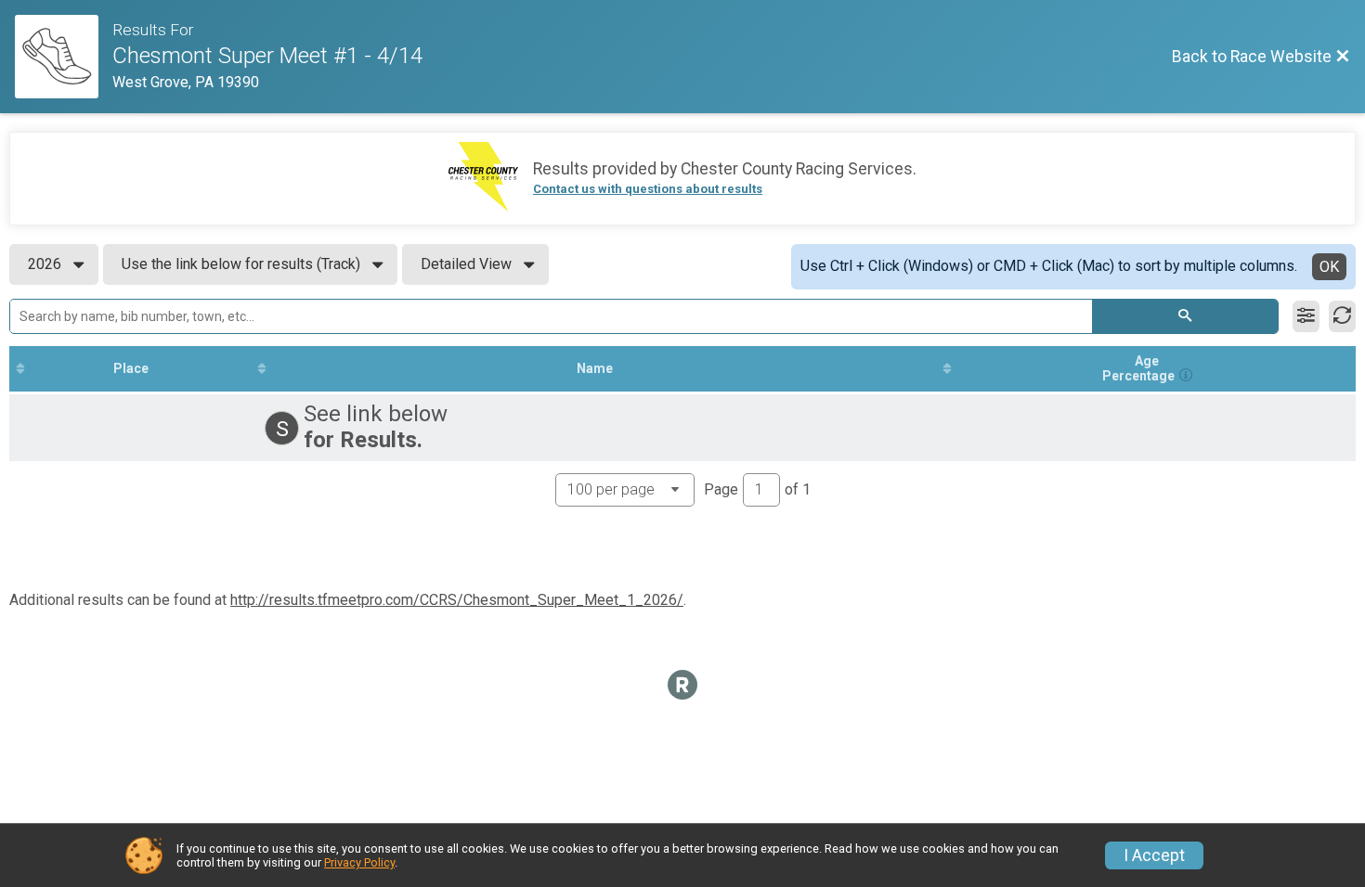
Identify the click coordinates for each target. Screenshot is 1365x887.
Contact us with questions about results (647, 189)
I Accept (1154, 855)
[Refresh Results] (1342, 316)
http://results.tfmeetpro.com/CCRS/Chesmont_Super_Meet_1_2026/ (456, 600)
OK (1329, 267)
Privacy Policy (359, 862)
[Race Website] (63, 56)
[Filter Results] (1306, 316)
